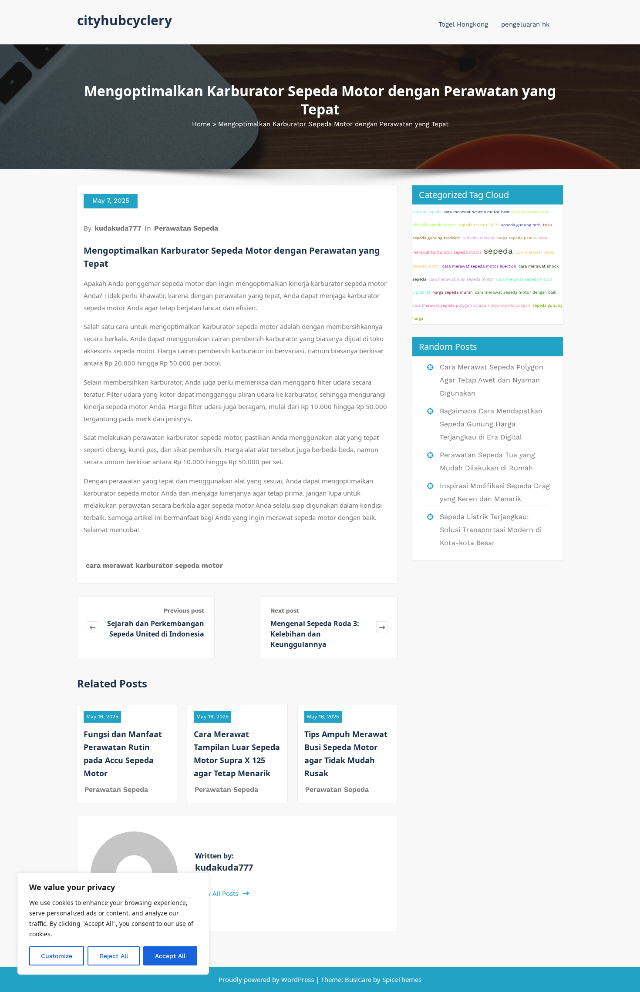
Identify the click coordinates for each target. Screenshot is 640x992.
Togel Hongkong (463, 24)
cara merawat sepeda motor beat (477, 211)
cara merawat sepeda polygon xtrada (449, 305)
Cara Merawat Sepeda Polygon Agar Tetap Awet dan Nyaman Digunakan (491, 380)
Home (201, 124)
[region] (113, 924)
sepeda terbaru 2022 (478, 224)
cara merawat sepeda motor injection (479, 266)
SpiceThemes (401, 979)
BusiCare (359, 979)
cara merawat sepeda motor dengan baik (515, 292)
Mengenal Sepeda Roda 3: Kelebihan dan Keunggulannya (314, 634)
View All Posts (218, 893)
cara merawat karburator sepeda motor (154, 565)
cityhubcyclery (124, 20)
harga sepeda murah (452, 292)
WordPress (297, 979)
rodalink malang (478, 237)
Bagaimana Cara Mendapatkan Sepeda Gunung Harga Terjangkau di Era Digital (491, 424)
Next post (284, 610)
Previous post (184, 610)
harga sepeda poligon (509, 305)
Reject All (114, 955)
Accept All (170, 955)
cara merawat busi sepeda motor (461, 279)
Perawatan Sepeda (186, 228)
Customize (56, 955)
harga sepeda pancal (516, 237)
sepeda (498, 251)
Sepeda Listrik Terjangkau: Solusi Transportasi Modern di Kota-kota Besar (491, 530)
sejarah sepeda (426, 211)
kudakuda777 (117, 228)
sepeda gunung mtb (521, 224)
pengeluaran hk (525, 24)
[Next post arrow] (382, 627)
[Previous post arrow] (92, 627)
